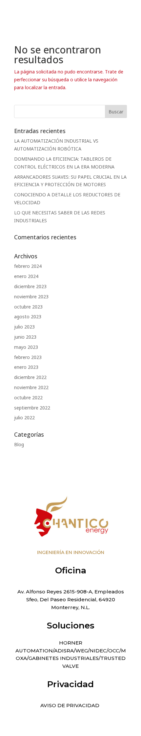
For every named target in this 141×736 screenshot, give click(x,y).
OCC (113, 650)
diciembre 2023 (30, 286)
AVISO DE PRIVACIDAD (70, 705)
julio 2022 (24, 417)
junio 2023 (25, 337)
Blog (19, 444)
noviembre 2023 (31, 296)
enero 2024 (26, 276)
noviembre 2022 (31, 387)
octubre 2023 (28, 307)
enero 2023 (26, 367)
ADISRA (64, 650)
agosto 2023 (27, 316)
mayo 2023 (26, 347)
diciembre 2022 (30, 377)
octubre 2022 (28, 397)
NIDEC (98, 650)
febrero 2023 (28, 357)
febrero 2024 (28, 266)
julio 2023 (24, 327)
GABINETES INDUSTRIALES (64, 658)
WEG (81, 650)
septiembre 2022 (32, 408)
